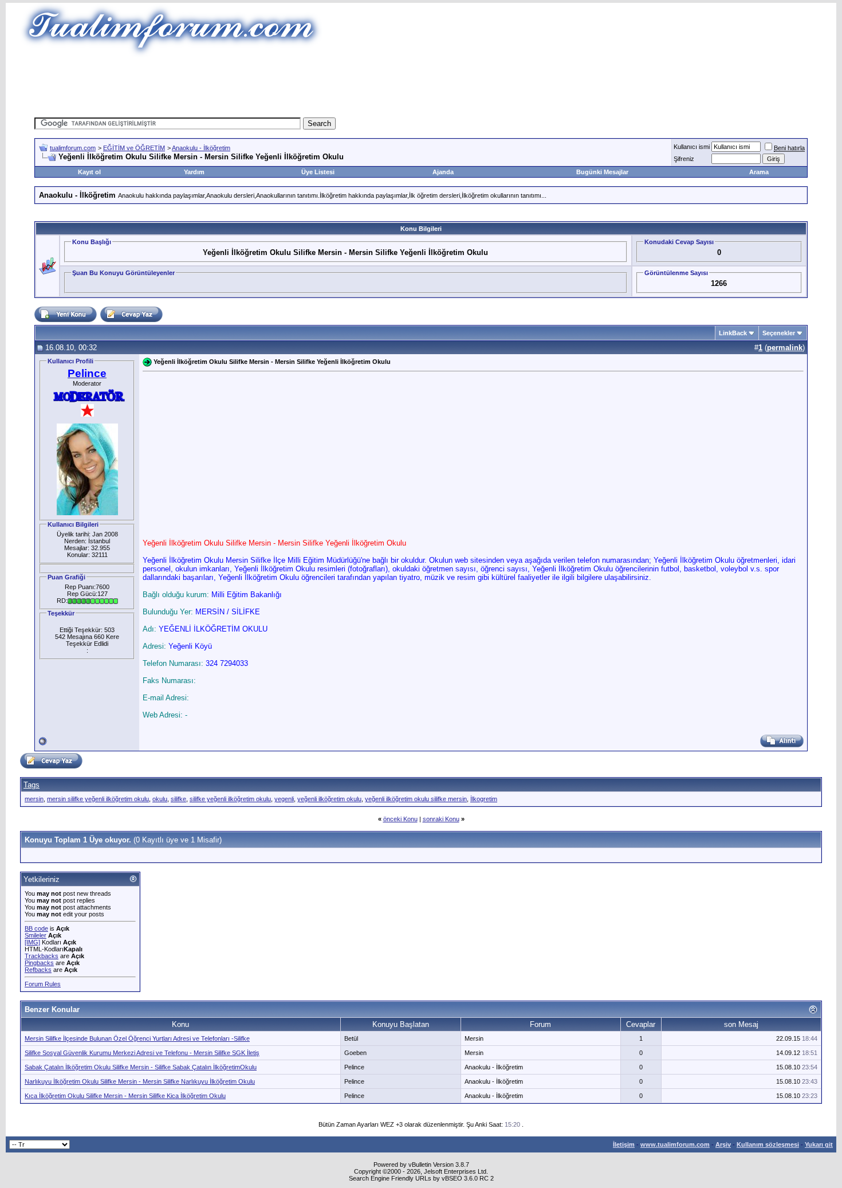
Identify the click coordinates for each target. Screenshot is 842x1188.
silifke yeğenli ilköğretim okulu (230, 798)
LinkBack (733, 333)
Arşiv (723, 1144)
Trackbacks (41, 955)
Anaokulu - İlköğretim (201, 147)
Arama (759, 171)
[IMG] (32, 942)
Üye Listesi (318, 171)
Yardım (194, 171)
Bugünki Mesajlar (602, 171)
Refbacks (38, 969)
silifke (178, 798)
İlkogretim (483, 798)
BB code (36, 928)
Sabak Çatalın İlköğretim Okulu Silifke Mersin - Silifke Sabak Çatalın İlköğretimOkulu (141, 1067)
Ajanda (443, 171)
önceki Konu (400, 818)
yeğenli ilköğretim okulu (329, 798)
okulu (159, 798)
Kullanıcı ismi (692, 146)
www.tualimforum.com (675, 1144)
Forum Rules (43, 984)
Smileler (35, 935)
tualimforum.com (73, 147)
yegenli (284, 798)
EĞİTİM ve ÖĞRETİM (134, 147)
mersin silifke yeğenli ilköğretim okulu (98, 798)
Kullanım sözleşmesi (768, 1144)
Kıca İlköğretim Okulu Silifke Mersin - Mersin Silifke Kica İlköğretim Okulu (125, 1095)
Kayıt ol (89, 171)
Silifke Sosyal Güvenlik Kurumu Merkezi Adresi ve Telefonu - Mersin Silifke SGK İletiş (142, 1052)
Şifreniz (684, 158)
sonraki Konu (441, 818)
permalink (784, 347)
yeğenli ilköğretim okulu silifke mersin (416, 798)
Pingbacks (39, 962)
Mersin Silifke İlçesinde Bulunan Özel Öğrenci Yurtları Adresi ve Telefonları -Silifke (137, 1038)
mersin (34, 798)
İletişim (624, 1144)
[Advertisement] (421, 83)
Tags (31, 785)
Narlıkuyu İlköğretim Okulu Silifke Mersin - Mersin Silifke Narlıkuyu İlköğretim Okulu (140, 1081)
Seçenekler (778, 333)
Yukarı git (819, 1144)
